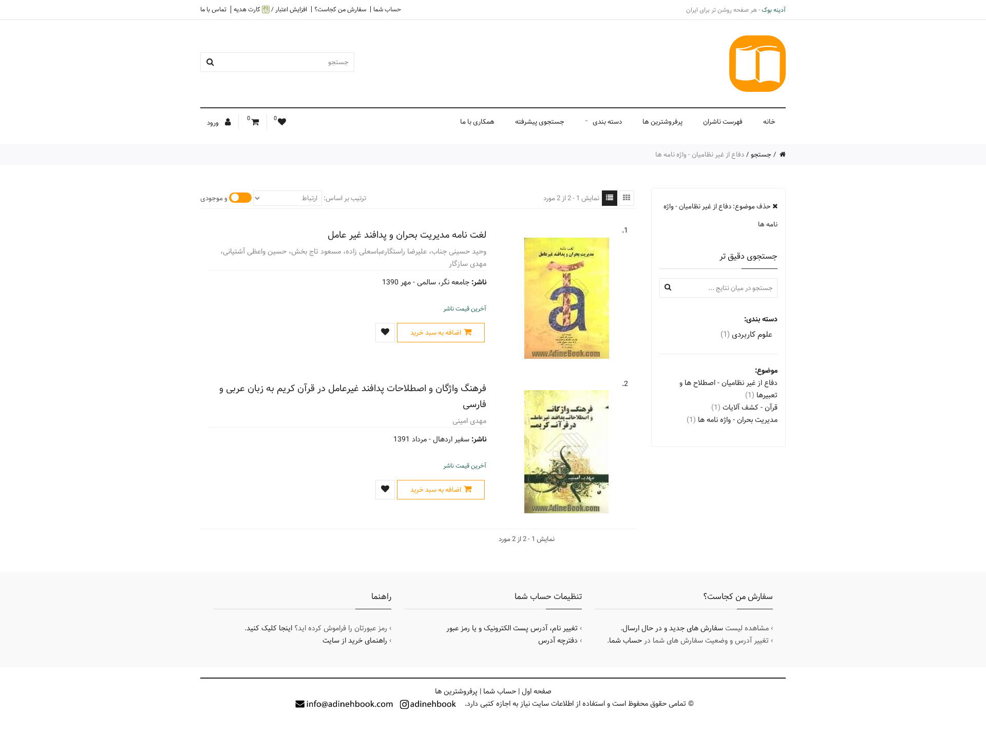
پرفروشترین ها (662, 121)
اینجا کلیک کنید (269, 628)
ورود (213, 122)
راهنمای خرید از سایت (355, 640)
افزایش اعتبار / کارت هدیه (270, 9)
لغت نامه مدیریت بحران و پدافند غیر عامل (407, 235)
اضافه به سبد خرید (435, 332)
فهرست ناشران (723, 121)
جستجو (761, 154)
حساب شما (387, 9)
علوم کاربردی (746, 334)
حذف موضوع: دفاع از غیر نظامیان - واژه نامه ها (720, 215)
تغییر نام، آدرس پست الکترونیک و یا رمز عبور (512, 628)
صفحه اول (537, 691)
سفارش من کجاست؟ (340, 9)
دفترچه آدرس (558, 640)
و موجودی (213, 198)
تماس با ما (213, 9)
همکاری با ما (477, 121)
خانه (769, 121)
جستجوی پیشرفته (539, 121)
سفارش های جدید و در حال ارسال (672, 628)
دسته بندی (607, 121)
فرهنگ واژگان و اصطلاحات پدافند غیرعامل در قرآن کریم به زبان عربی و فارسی (352, 396)
